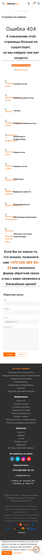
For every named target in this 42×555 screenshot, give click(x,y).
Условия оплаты (21, 404)
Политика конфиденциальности (21, 423)
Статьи (21, 438)
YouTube (29, 459)
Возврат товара (21, 416)
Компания (21, 428)
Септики (21, 388)
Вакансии (21, 445)
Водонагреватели (21, 204)
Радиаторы (18, 179)
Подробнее (32, 549)
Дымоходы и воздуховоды (21, 385)
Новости (21, 432)
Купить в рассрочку (21, 413)
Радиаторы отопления (21, 379)
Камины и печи (20, 166)
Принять (7, 553)
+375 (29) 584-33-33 (23, 470)
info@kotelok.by (23, 475)
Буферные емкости (22, 192)
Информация (21, 396)
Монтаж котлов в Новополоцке (21, 419)
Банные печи (19, 152)
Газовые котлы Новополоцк (21, 372)
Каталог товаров (21, 368)
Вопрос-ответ (21, 441)
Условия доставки (21, 407)
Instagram (23, 459)
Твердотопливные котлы (24, 123)
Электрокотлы (21, 382)
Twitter (17, 459)
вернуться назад (22, 70)
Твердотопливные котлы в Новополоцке (21, 375)
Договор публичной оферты (21, 448)
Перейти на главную (21, 65)
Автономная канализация (24, 217)
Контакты (21, 401)
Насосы (16, 110)
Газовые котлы (20, 84)
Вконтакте (12, 459)
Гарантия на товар (21, 410)
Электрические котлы (23, 98)
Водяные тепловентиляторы (21, 391)
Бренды (21, 435)
